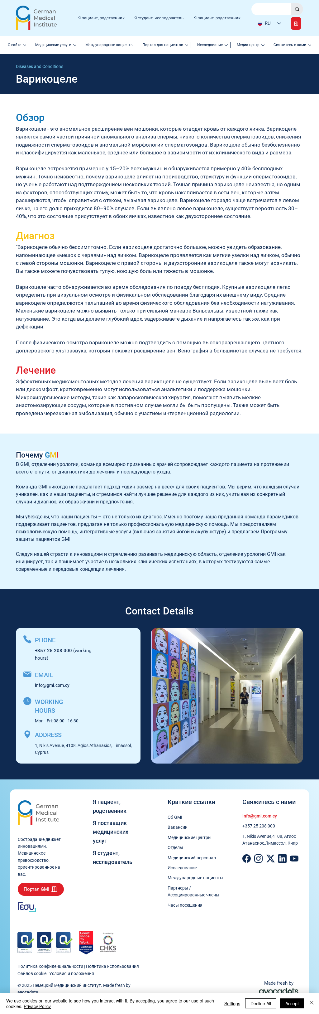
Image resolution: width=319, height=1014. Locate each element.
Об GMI (175, 817)
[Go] (296, 23)
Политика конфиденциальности (50, 966)
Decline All (260, 1003)
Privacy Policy (37, 1006)
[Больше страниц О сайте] (24, 45)
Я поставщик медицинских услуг (110, 832)
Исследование (182, 867)
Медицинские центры (190, 837)
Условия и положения (71, 973)
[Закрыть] (311, 1003)
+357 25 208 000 (258, 825)
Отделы (175, 847)
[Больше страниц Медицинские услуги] (74, 45)
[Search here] (297, 9)
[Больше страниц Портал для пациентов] (186, 45)
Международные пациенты (195, 877)
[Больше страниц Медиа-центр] (262, 45)
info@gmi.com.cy (52, 685)
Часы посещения (185, 905)
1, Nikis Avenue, (257, 836)
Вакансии (178, 827)
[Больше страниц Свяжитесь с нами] (309, 45)
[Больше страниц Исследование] (226, 45)
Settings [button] (232, 1003)
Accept (292, 1003)
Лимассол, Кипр (281, 843)
